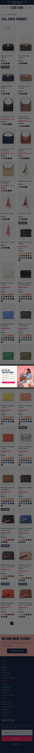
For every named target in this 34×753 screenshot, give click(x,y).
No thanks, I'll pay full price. (8, 384)
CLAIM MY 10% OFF (8, 382)
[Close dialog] (33, 366)
